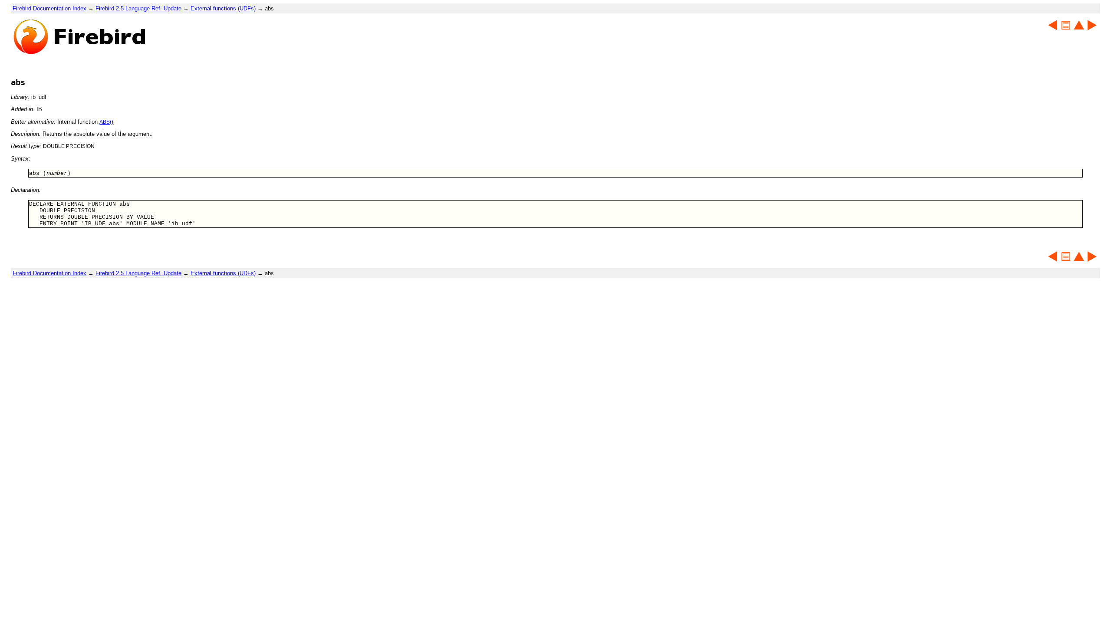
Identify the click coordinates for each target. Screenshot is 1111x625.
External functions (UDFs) (223, 8)
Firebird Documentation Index (49, 8)
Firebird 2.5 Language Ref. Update (138, 8)
